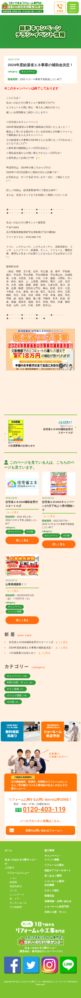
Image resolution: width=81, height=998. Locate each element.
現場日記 (49, 895)
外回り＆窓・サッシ (55, 912)
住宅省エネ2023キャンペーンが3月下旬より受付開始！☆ (58, 505)
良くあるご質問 (53, 875)
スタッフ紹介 (51, 890)
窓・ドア (14, 898)
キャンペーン (28, 71)
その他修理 (16, 907)
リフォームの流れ (54, 864)
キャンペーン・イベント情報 (53, 857)
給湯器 (13, 882)
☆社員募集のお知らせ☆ (21, 445)
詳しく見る (22, 540)
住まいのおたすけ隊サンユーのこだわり (21, 863)
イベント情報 (14, 611)
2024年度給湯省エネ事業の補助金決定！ (38, 647)
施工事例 (49, 850)
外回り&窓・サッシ (20, 682)
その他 (29, 531)
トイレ (13, 878)
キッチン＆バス (18, 902)
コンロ (13, 890)
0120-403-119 (44, 809)
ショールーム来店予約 (56, 906)
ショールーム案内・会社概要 (55, 883)
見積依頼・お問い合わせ (57, 901)
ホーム (8, 850)
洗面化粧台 (16, 886)
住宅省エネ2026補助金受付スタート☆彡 (38, 642)
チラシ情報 (15, 689)
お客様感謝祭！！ (16, 584)
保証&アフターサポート (57, 870)
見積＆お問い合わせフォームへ (43, 830)
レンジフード (17, 894)
